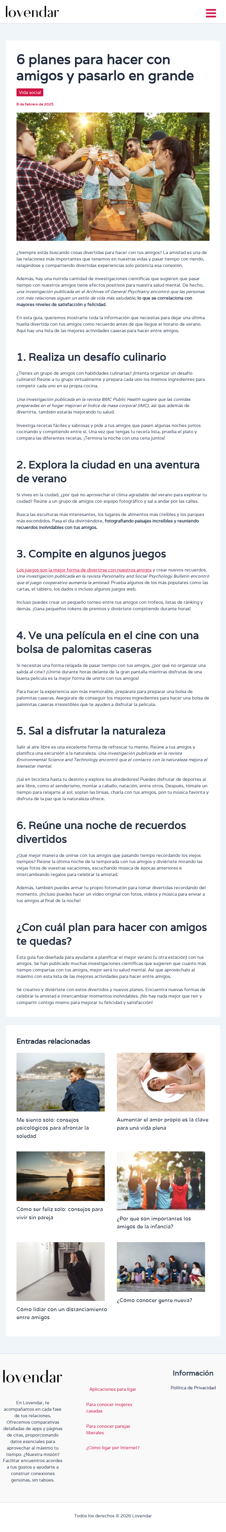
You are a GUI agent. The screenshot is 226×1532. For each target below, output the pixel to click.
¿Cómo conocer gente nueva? (154, 1300)
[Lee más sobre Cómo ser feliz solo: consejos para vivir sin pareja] (60, 1175)
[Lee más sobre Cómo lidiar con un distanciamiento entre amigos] (60, 1271)
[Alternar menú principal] (211, 13)
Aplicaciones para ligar (112, 1389)
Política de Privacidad (193, 1387)
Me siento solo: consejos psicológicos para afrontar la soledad (52, 1127)
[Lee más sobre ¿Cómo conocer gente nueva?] (161, 1266)
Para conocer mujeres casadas (109, 1408)
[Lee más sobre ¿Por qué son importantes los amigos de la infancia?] (161, 1180)
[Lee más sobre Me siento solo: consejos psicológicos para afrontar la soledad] (60, 1081)
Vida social (30, 92)
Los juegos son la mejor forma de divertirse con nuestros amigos (84, 570)
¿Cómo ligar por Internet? (112, 1447)
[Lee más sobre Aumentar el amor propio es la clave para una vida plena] (161, 1081)
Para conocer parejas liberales (108, 1429)
